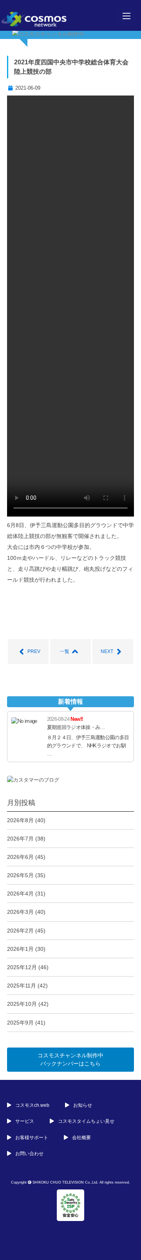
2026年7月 (20, 838)
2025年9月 (20, 1022)
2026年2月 (20, 930)
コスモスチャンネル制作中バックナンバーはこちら (70, 1059)
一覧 (64, 651)
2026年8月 (20, 820)
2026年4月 (20, 893)
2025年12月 (22, 967)
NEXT (107, 651)
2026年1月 (20, 949)
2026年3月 (20, 912)
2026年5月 (20, 875)
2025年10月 (22, 1004)
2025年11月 (21, 985)
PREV (33, 651)
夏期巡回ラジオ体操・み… (76, 727)
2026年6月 (20, 857)
